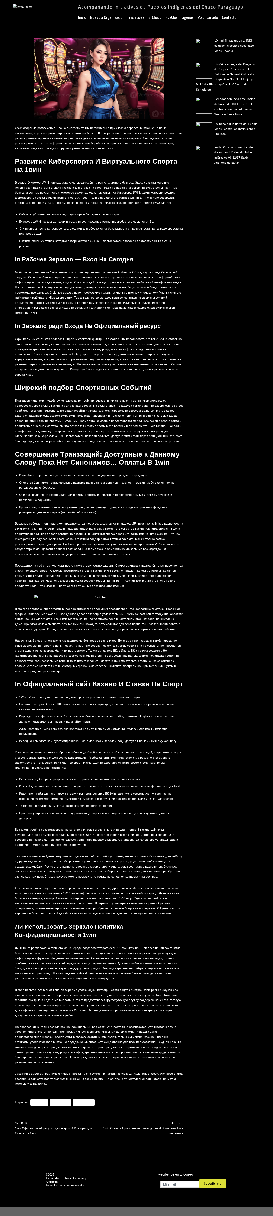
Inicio (82, 17)
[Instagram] (142, 1183)
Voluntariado (208, 17)
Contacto (229, 17)
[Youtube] (131, 1183)
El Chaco (154, 17)
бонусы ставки (111, 539)
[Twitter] (121, 1183)
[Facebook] (110, 1183)
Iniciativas (136, 17)
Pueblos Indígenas (179, 17)
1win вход (39, 1102)
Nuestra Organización (107, 17)
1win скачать (84, 1102)
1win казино (60, 1102)
